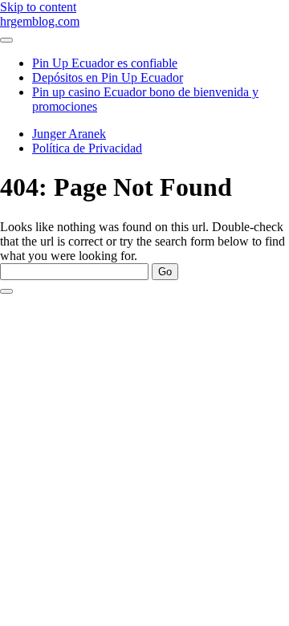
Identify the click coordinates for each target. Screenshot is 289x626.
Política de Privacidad (87, 148)
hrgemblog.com (39, 21)
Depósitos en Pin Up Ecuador (107, 77)
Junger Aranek (69, 133)
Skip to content (38, 7)
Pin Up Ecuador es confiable (104, 63)
